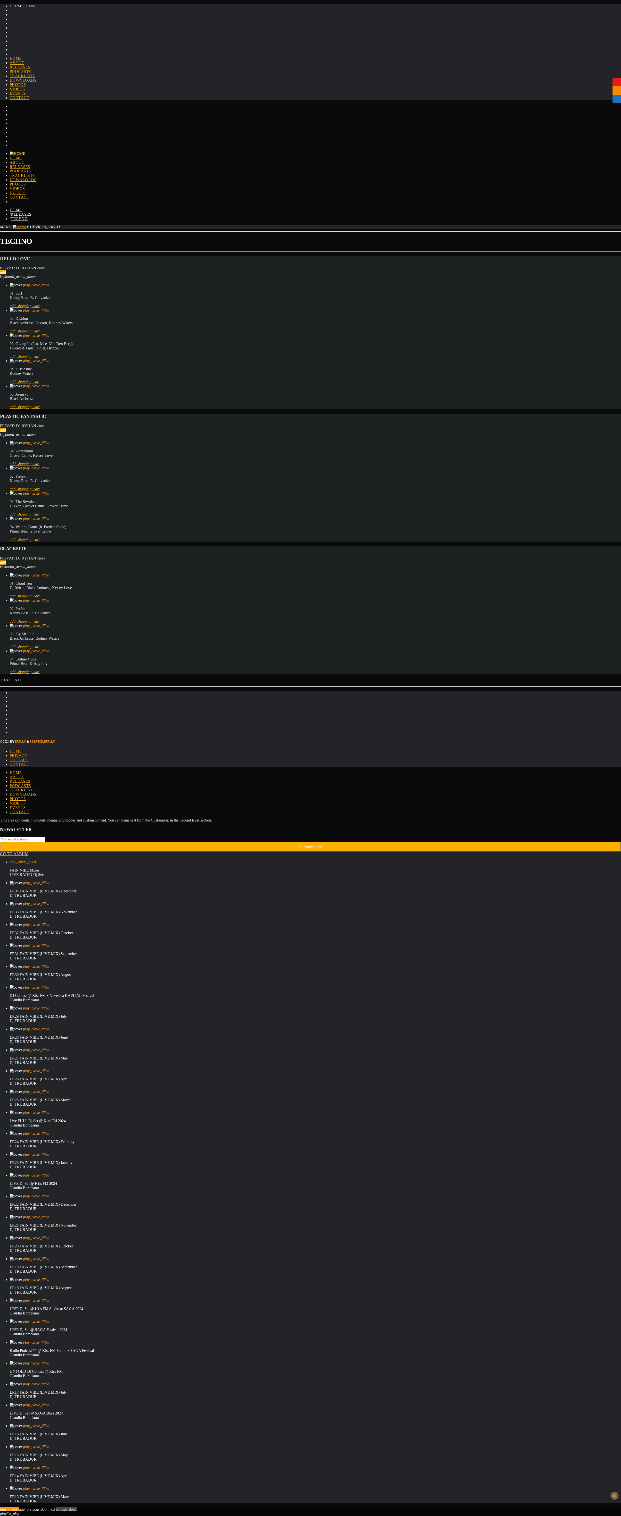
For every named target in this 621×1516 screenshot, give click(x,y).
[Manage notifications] (614, 1495)
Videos (17, 89)
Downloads (23, 80)
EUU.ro (20, 741)
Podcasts (20, 71)
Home (16, 58)
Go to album (14, 854)
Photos (18, 85)
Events (18, 93)
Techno (19, 219)
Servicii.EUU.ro (42, 741)
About (17, 63)
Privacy (18, 756)
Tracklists (22, 76)
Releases (20, 67)
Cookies (19, 760)
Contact (19, 98)
